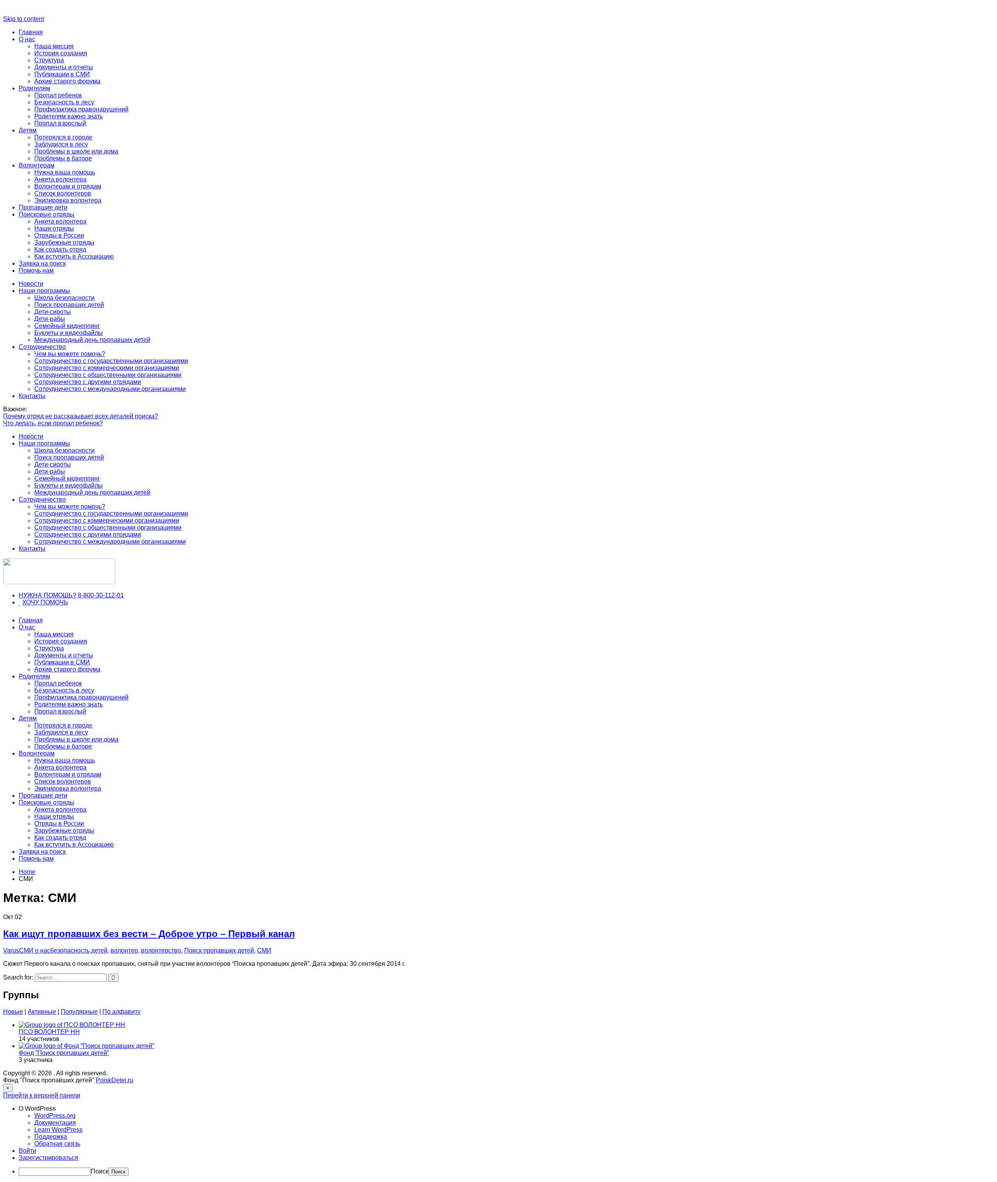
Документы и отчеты (63, 67)
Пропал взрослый (60, 123)
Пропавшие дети (43, 207)
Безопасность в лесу (64, 102)
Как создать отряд (60, 249)
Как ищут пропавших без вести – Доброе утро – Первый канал (149, 933)
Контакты (32, 396)
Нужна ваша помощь (64, 172)
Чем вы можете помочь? (69, 354)
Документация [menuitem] (55, 1122)
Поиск (99, 1171)
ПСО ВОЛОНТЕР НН (49, 1032)
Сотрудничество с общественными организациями (107, 375)
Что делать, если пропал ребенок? (53, 423)
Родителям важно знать (68, 116)
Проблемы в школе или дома (76, 151)
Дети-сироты (52, 311)
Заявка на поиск (42, 263)
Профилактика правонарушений (81, 109)
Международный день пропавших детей (92, 339)
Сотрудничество (42, 347)
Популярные (79, 1011)
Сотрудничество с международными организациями (110, 389)
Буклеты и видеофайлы (68, 332)
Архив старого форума (67, 81)
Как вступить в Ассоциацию (74, 256)
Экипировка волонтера (67, 200)
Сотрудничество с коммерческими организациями (106, 368)
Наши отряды (54, 228)
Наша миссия (54, 46)
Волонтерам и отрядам (67, 186)
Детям (28, 130)
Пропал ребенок (58, 95)
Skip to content (23, 19)
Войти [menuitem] (27, 1150)
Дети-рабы (49, 318)
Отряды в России (59, 235)
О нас (27, 39)
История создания (60, 53)
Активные (42, 1011)
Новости (31, 283)
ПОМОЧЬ (54, 602)
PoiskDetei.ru (114, 1080)
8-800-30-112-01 (101, 595)
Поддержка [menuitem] (50, 1136)
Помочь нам (36, 270)
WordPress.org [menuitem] (55, 1115)
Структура (49, 60)
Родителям (34, 88)
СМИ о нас (34, 950)
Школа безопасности (64, 297)
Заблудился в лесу (61, 144)
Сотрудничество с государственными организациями (111, 361)
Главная (31, 32)
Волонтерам (37, 165)
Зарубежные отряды (64, 242)
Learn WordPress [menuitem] (58, 1129)
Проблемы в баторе (63, 158)
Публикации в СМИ (62, 74)
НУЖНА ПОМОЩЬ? (47, 595)
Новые (13, 1011)
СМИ (264, 950)
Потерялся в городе (63, 137)
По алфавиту (121, 1011)
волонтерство (161, 950)
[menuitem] (506, 1108)
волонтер (124, 950)
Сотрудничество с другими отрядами (87, 382)
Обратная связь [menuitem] (57, 1143)
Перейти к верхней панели (41, 1095)
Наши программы (44, 290)
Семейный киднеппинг (67, 325)
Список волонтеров (62, 193)
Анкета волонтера (60, 179)
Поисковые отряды (46, 214)
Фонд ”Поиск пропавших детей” (64, 1053)
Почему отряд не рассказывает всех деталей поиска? (80, 416)
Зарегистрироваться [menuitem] (48, 1157)
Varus (11, 950)
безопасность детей (78, 950)
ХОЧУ (31, 602)
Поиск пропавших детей (69, 304)
